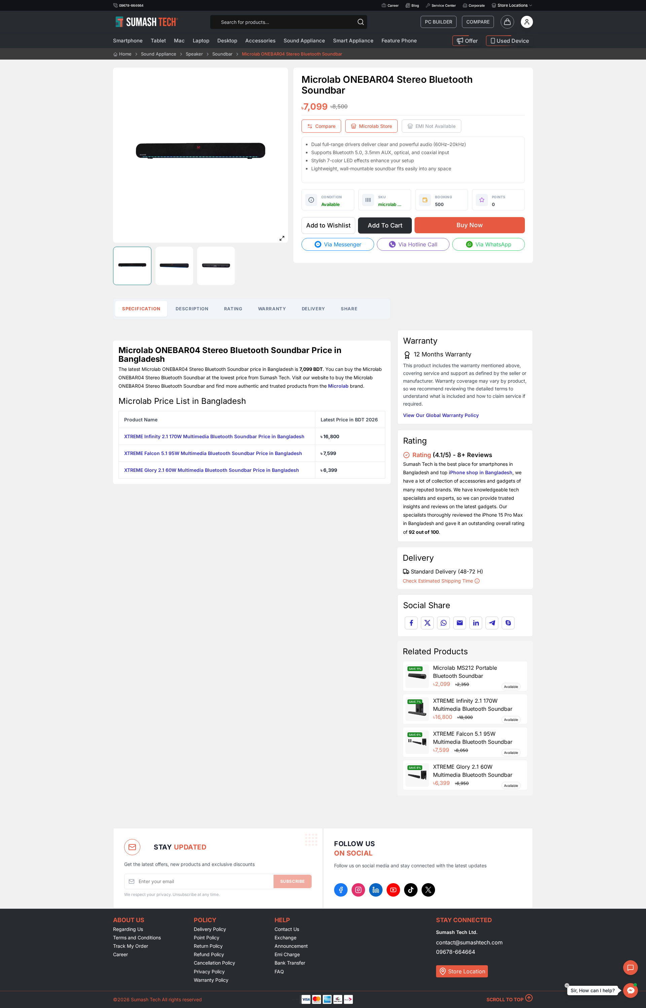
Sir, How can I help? (593, 990)
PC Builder (438, 22)
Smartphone (128, 40)
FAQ (279, 971)
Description (192, 308)
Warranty (272, 308)
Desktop (227, 40)
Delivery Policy (210, 929)
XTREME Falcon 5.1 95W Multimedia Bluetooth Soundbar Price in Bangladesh (213, 453)
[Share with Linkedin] (475, 623)
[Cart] (507, 22)
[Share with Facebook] (411, 623)
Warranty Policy (211, 980)
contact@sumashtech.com (469, 942)
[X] (428, 890)
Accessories (260, 40)
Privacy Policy (209, 971)
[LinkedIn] (376, 890)
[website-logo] (146, 21)
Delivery (313, 308)
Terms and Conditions (137, 937)
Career (393, 5)
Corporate (477, 5)
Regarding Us (128, 929)
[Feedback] (630, 967)
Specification (141, 308)
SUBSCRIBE (292, 881)
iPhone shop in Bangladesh (480, 472)
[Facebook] (341, 890)
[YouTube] (393, 890)
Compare (478, 22)
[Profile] (527, 22)
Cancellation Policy (214, 963)
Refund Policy (209, 954)
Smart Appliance (353, 40)
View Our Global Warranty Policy (441, 415)
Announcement (291, 946)
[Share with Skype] (508, 623)
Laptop (201, 40)
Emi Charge (287, 954)
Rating (233, 308)
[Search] (360, 22)
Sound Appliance (304, 40)
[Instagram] (358, 890)
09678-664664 (455, 951)
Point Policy (206, 937)
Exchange (285, 937)
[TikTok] (411, 890)
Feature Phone (399, 40)
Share (349, 308)
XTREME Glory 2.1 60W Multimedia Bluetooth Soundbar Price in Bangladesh (211, 470)
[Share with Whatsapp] (443, 623)
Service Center (444, 5)
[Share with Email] (459, 623)
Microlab (338, 386)
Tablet (158, 40)
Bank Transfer (290, 963)
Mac (179, 40)
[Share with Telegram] (492, 623)
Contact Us (287, 929)
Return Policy (208, 946)
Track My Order (130, 946)
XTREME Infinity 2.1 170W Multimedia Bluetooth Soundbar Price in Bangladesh (214, 436)
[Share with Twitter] (427, 623)
